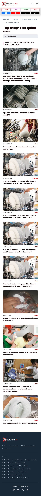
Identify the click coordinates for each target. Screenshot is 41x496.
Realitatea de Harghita (25, 469)
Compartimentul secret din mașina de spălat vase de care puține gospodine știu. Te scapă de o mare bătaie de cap (20, 78)
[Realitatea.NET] (10, 4)
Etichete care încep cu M (29, 19)
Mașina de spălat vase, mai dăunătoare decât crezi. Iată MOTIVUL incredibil (19, 182)
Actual (36, 73)
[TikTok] (35, 13)
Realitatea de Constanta (8, 472)
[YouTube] (15, 13)
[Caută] (32, 4)
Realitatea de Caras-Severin (9, 469)
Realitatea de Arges (7, 475)
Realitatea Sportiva (7, 460)
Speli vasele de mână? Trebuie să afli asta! (20, 423)
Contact (4, 446)
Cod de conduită (6, 449)
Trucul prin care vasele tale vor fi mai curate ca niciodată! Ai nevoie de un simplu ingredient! (18, 389)
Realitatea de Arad (22, 472)
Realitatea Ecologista (31, 460)
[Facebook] (6, 13)
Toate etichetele (11, 36)
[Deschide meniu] (37, 3)
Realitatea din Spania (23, 478)
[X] (25, 13)
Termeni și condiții (14, 446)
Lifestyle (35, 178)
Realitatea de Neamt (7, 463)
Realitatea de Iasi (19, 475)
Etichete (15, 19)
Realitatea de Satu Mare (8, 478)
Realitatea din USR (20, 463)
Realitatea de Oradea (22, 466)
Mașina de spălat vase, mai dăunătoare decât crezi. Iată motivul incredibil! (19, 216)
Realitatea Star (19, 460)
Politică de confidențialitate (28, 446)
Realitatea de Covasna (8, 466)
